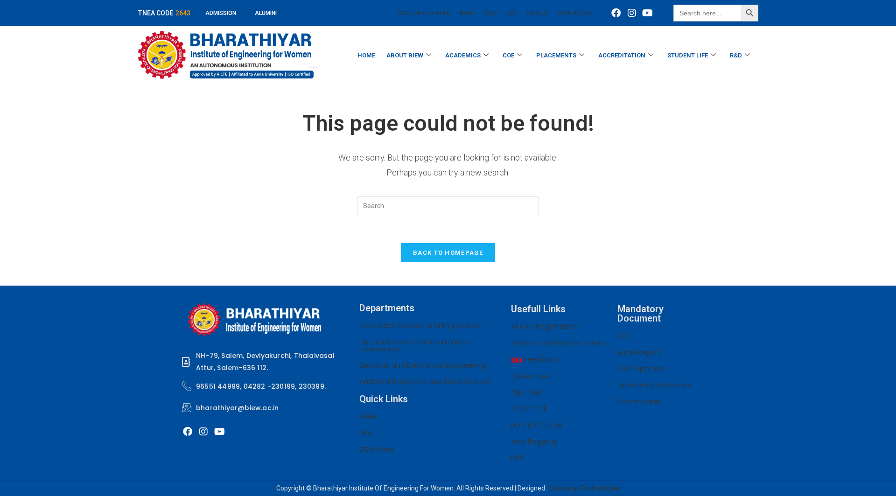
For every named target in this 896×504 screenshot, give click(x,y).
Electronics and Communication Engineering (414, 345)
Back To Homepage (448, 252)
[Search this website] (448, 205)
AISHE (368, 416)
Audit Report (638, 352)
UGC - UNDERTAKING (424, 13)
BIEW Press (377, 449)
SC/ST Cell (528, 408)
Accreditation (621, 55)
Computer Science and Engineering (420, 325)
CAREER (537, 13)
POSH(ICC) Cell (537, 425)
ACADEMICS (463, 55)
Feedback (541, 359)
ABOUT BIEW (404, 55)
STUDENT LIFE (687, 55)
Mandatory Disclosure (654, 385)
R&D (736, 55)
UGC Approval (641, 368)
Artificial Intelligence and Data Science (425, 381)
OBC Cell (526, 392)
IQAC (490, 13)
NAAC (467, 13)
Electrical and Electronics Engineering (422, 365)
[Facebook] (616, 13)
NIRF (518, 457)
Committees (639, 401)
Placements (556, 55)
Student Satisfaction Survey (558, 343)
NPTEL (368, 433)
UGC (512, 13)
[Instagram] (631, 13)
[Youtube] (647, 13)
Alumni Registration (544, 326)
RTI (621, 336)
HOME (366, 55)
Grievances (530, 376)
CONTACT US (575, 13)
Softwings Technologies (584, 488)
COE (508, 55)
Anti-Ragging (533, 441)
